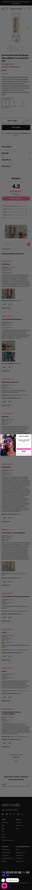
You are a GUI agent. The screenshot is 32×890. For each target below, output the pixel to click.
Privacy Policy (26, 454)
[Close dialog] (30, 435)
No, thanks (23, 451)
